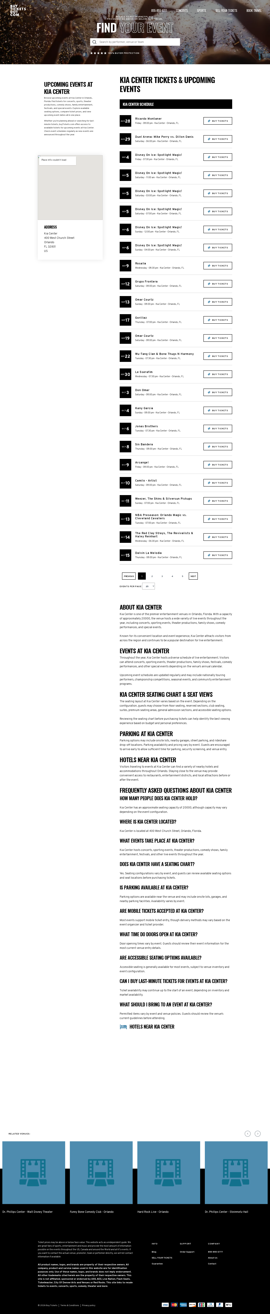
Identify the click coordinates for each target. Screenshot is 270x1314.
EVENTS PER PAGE (131, 586)
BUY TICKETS (219, 121)
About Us (212, 1258)
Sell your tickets (226, 10)
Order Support (187, 1252)
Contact (212, 1264)
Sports (201, 10)
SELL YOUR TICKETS (162, 1258)
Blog (154, 1252)
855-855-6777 (159, 10)
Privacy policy (88, 1305)
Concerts (182, 10)
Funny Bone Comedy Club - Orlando (92, 1212)
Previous (129, 576)
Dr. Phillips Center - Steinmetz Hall (226, 1212)
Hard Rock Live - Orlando (153, 1212)
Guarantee (157, 1264)
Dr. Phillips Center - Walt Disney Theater (27, 1212)
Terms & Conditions (69, 1305)
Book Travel (254, 10)
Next (193, 576)
